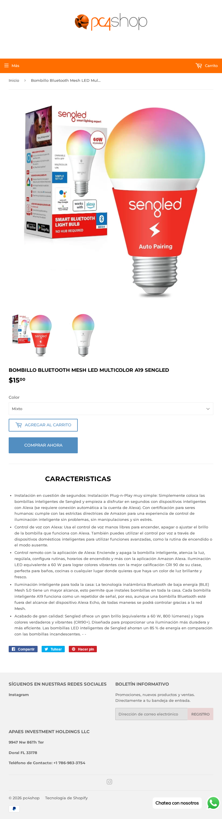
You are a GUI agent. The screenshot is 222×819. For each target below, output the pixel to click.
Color (14, 397)
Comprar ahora (43, 445)
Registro (200, 714)
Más (15, 65)
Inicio (14, 80)
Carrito (211, 65)
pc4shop (31, 798)
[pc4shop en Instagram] (109, 782)
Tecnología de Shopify (66, 798)
